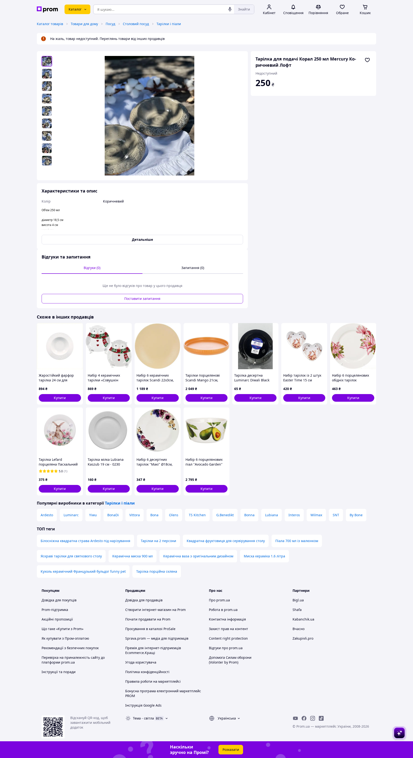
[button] (60, 398)
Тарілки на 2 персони (158, 540)
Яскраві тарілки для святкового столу (71, 556)
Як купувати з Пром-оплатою (65, 638)
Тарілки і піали (169, 24)
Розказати (231, 749)
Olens (173, 515)
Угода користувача (140, 662)
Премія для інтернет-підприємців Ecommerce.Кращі (153, 650)
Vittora (134, 515)
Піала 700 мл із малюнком (296, 540)
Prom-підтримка (55, 609)
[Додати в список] (367, 60)
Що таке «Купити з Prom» (62, 628)
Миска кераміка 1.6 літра (264, 556)
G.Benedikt (225, 515)
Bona (154, 515)
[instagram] (312, 718)
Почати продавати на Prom (147, 619)
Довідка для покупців (59, 600)
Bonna (249, 515)
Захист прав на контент (228, 628)
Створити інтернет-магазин (148, 609)
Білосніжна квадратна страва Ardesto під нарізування (85, 540)
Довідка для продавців (144, 600)
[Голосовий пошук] (230, 9)
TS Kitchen (197, 515)
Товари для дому (84, 24)
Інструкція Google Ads (143, 705)
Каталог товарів (50, 24)
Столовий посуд (136, 24)
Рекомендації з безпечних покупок (70, 648)
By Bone (356, 515)
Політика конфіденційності (147, 672)
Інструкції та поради (59, 672)
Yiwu (93, 515)
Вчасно (298, 628)
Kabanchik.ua (303, 619)
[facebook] (304, 718)
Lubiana (271, 515)
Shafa (297, 609)
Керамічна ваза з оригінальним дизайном (198, 556)
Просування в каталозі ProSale (150, 628)
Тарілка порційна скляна (156, 571)
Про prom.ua (219, 600)
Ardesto (47, 515)
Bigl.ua (298, 600)
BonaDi (113, 515)
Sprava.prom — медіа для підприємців (156, 638)
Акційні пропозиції (57, 619)
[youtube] (295, 718)
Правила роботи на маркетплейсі (153, 681)
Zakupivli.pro (303, 638)
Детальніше (142, 239)
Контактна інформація (227, 619)
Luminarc (71, 515)
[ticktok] (321, 718)
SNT (336, 515)
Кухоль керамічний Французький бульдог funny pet (83, 571)
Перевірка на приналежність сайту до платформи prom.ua (73, 660)
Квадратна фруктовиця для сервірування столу (226, 540)
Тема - (143, 718)
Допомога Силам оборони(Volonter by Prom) (230, 660)
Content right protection (228, 638)
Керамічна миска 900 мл (132, 556)
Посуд (110, 24)
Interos (294, 515)
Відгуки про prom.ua (226, 648)
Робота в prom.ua (223, 609)
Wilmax (316, 515)
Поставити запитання (142, 298)
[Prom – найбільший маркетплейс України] (47, 9)
